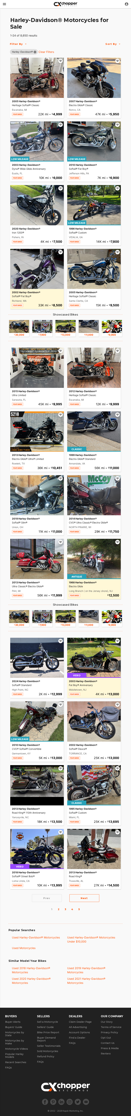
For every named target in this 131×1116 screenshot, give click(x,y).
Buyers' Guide (13, 1027)
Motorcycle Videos (16, 1048)
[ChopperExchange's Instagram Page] (70, 1102)
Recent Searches (15, 1062)
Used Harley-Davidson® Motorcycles (36, 937)
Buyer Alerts (12, 1021)
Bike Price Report (48, 1032)
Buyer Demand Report (46, 1039)
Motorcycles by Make (14, 1042)
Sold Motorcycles (47, 1051)
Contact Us (107, 1043)
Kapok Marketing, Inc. (73, 1111)
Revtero (106, 1053)
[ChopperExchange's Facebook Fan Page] (45, 1102)
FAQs (8, 1067)
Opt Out (106, 1037)
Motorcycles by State (14, 1034)
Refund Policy (45, 1056)
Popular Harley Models (14, 1056)
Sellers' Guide (45, 1027)
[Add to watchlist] (60, 61)
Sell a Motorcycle (47, 1021)
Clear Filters (46, 52)
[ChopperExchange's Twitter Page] (78, 1102)
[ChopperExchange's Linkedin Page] (61, 1102)
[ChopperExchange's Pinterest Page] (53, 1102)
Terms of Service (111, 1027)
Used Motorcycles (23, 948)
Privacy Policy (109, 1032)
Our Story (107, 1021)
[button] (22, 51)
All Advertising (78, 1027)
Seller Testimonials (49, 1045)
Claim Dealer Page (80, 1021)
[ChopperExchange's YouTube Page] (86, 1102)
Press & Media (110, 1048)
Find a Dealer (77, 1037)
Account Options (79, 1032)
